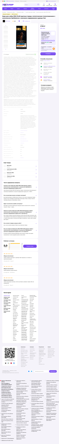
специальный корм (24, 297)
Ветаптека (50, 357)
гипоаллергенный (24, 299)
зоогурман (32, 303)
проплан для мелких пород (24, 332)
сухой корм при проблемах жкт (24, 311)
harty (14, 337)
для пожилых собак (32, 311)
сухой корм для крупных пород (24, 337)
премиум (31, 306)
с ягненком (15, 312)
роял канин (15, 316)
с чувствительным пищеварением (24, 301)
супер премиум (33, 328)
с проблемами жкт (24, 304)
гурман (14, 327)
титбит (31, 337)
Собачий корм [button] (7, 295)
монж (14, 321)
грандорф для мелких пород (24, 335)
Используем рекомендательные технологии (10, 372)
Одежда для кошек (51, 351)
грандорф (15, 334)
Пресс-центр (32, 350)
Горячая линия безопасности (32, 356)
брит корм (32, 321)
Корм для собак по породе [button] (7, 303)
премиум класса (16, 299)
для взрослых (15, 315)
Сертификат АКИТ (24, 362)
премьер (14, 340)
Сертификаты (23, 363)
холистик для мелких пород (24, 318)
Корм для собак (20, 12)
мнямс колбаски (33, 338)
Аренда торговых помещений (33, 353)
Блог (40, 362)
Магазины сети (41, 364)
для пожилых (15, 313)
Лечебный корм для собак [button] (7, 300)
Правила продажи (24, 355)
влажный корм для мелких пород (33, 296)
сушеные (31, 335)
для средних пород (23, 325)
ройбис (14, 338)
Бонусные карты (42, 348)
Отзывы (40, 361)
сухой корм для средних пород (24, 339)
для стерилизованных (16, 305)
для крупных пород (23, 321)
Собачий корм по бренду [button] (7, 298)
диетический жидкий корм (23, 316)
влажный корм (32, 314)
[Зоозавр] (12, 4)
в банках (14, 309)
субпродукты (15, 302)
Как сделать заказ (24, 350)
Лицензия (23, 348)
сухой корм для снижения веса (24, 314)
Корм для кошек (51, 350)
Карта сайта (23, 366)
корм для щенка (16, 295)
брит (31, 302)
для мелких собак (33, 331)
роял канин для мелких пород (24, 330)
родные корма (15, 331)
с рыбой (14, 310)
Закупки (31, 351)
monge (31, 317)
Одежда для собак (51, 355)
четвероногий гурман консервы (33, 319)
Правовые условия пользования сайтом (9, 371)
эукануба (14, 320)
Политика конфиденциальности (25, 357)
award (22, 295)
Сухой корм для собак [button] (7, 306)
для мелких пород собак (24, 323)
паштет (14, 301)
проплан (14, 323)
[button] (26, 21)
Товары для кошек (51, 348)
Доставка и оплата (24, 351)
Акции (40, 357)
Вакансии (31, 357)
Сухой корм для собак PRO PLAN (43, 12)
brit (13, 328)
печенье (31, 334)
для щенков (32, 313)
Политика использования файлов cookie (24, 360)
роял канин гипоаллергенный (24, 308)
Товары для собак (11, 12)
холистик (14, 298)
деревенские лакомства (15, 325)
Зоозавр (4, 12)
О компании (32, 348)
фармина (31, 324)
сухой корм (32, 297)
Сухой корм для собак (30, 12)
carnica (14, 335)
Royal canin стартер (15, 318)
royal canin (32, 316)
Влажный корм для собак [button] (7, 309)
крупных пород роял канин (24, 328)
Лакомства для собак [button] (7, 312)
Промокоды (41, 358)
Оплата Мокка (41, 355)
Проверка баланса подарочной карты (42, 354)
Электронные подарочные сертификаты (41, 351)
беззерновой (15, 306)
